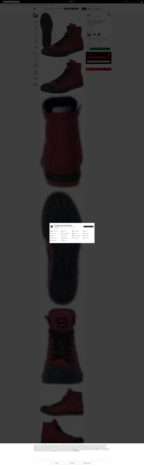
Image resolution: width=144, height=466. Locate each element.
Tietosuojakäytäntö (76, 450)
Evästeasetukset (54, 450)
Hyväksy (57, 463)
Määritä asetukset (87, 463)
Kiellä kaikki (72, 463)
